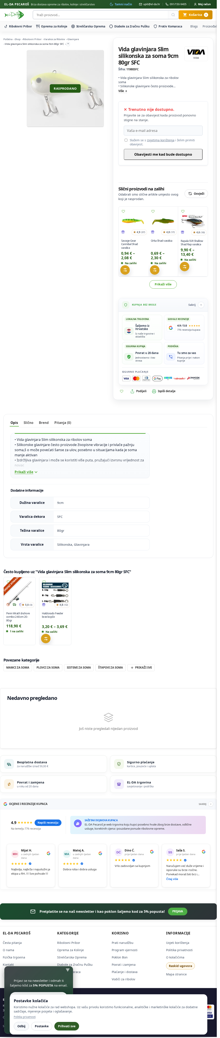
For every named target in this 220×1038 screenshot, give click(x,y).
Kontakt (8, 965)
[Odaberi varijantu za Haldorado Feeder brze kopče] (45, 638)
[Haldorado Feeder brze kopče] (55, 593)
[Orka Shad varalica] (163, 221)
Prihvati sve (66, 1026)
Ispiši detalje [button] (167, 391)
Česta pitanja (12, 943)
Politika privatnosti (179, 950)
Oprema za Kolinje (54, 26)
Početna (7, 39)
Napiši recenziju (48, 822)
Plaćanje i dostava (125, 972)
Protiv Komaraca (170, 26)
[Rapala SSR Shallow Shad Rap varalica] (193, 221)
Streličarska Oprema (90, 26)
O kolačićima (175, 957)
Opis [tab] (14, 422)
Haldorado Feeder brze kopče (52, 615)
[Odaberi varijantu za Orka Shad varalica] (154, 270)
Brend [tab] (44, 422)
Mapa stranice (176, 974)
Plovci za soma (48, 667)
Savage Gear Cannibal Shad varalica (129, 244)
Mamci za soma (17, 667)
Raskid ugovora (180, 966)
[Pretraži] (173, 15)
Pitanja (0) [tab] (62, 422)
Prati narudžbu (122, 943)
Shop (18, 39)
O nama (8, 950)
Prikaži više (163, 284)
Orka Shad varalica (161, 240)
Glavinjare (73, 39)
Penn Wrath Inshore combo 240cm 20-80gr (18, 616)
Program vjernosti (125, 950)
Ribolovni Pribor (20, 26)
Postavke (42, 1026)
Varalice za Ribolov (54, 39)
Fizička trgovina (14, 957)
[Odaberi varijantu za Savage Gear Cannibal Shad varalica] (125, 270)
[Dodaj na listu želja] (123, 211)
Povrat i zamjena (124, 965)
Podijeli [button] (141, 391)
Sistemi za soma (79, 667)
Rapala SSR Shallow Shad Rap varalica (192, 242)
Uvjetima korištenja (160, 140)
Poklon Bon (120, 957)
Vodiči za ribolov (123, 979)
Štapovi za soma (110, 667)
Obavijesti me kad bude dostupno (163, 154)
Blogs (194, 26)
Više (121, 91)
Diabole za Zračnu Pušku (132, 26)
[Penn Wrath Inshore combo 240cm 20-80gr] (19, 593)
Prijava (177, 911)
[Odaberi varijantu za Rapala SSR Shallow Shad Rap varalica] (184, 266)
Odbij (21, 1026)
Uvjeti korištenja (177, 943)
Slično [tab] (28, 422)
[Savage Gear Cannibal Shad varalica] (133, 221)
